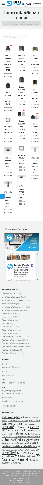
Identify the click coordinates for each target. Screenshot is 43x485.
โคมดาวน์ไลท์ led (15, 439)
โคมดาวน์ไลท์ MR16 (9, 330)
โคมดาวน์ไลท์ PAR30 (10, 313)
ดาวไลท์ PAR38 (7, 434)
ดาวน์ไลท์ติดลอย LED (29, 424)
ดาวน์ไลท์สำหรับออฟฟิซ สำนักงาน (14, 310)
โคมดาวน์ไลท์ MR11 (9, 320)
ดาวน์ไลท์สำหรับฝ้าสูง (10, 304)
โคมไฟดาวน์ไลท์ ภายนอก (11, 353)
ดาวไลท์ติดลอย (20, 433)
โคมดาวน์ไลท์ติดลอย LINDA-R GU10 (21, 127)
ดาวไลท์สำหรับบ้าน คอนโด (23, 437)
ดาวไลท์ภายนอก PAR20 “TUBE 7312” (8, 164)
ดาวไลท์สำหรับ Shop (8, 437)
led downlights (11, 417)
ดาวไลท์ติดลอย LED (34, 434)
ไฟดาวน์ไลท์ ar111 (26, 453)
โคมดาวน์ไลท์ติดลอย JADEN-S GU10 (7, 99)
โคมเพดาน (21, 443)
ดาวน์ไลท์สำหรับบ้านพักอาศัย (12, 297)
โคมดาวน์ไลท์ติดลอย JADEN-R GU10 (35, 96)
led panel (25, 417)
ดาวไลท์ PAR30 (34, 430)
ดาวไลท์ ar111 (22, 427)
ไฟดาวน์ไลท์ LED (30, 456)
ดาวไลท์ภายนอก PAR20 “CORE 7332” (21, 192)
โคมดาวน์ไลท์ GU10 (9, 333)
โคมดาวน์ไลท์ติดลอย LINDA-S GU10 (35, 130)
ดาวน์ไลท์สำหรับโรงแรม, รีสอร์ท (13, 307)
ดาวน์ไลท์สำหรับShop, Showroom (14, 300)
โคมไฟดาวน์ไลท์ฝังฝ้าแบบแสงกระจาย (15, 347)
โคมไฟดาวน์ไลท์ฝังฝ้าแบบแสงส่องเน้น (15, 343)
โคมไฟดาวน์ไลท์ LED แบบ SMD (13, 337)
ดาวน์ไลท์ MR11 (15, 423)
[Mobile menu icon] (3, 3)
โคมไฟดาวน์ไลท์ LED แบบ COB (13, 340)
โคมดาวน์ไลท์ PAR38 (10, 317)
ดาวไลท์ (8, 427)
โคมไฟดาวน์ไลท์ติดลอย (10, 350)
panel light (13, 420)
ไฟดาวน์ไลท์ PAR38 (14, 463)
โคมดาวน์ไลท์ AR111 (9, 294)
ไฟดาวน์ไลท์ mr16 (15, 459)
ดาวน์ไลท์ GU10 (23, 421)
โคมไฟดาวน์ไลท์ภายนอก (26, 450)
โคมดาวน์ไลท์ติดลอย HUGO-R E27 (21, 93)
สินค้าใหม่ (5, 323)
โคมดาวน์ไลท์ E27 (8, 327)
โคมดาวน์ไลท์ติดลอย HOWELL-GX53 (35, 62)
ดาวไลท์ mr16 (17, 430)
